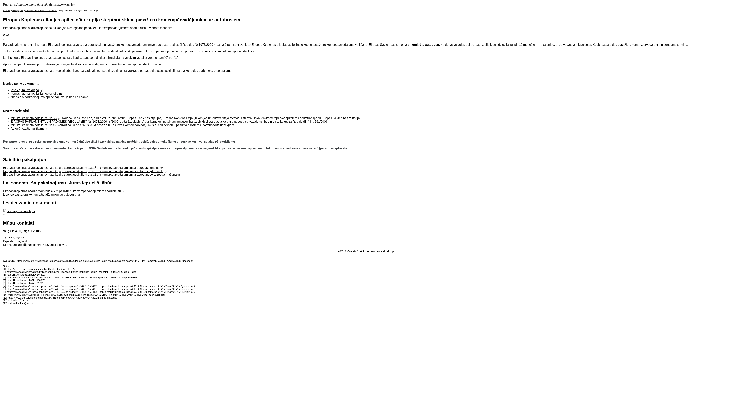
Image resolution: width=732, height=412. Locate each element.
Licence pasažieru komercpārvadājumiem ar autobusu (39, 194)
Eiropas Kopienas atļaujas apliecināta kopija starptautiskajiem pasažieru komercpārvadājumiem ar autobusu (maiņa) (82, 167)
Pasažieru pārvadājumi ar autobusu (41, 11)
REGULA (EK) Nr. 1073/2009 (87, 121)
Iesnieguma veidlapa (21, 211)
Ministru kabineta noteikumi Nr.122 (34, 118)
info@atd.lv (22, 241)
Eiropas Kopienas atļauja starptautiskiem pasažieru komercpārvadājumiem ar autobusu (62, 191)
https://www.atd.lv (62, 4)
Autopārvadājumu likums (27, 128)
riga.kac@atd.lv (53, 244)
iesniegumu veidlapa (25, 90)
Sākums (6, 11)
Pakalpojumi (17, 11)
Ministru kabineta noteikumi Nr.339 (34, 125)
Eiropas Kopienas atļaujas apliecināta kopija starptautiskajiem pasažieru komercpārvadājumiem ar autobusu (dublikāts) (83, 171)
